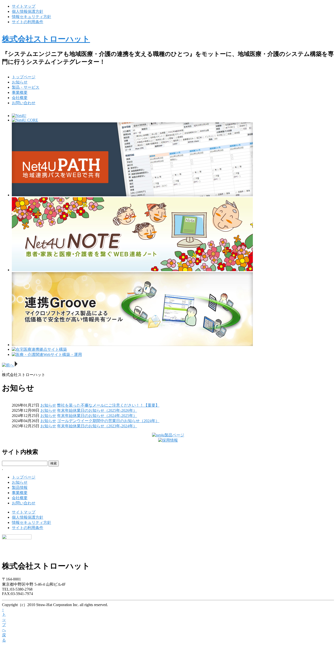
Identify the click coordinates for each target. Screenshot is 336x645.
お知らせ (20, 82)
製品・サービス (25, 87)
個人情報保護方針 (27, 11)
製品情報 (20, 487)
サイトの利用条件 (27, 22)
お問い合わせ (23, 103)
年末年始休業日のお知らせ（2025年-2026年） (97, 410)
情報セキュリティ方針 (31, 17)
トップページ (23, 77)
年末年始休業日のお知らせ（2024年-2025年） (97, 415)
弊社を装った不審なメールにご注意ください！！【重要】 (108, 405)
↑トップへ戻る (4, 625)
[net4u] (168, 435)
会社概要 (20, 98)
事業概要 (20, 92)
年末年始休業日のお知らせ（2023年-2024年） (97, 426)
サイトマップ (23, 6)
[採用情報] (168, 440)
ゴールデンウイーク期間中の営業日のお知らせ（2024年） (108, 421)
